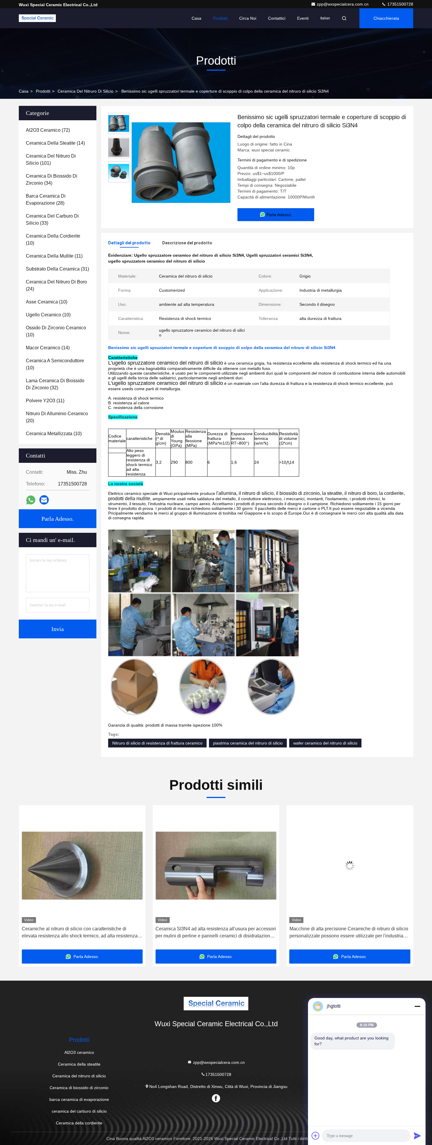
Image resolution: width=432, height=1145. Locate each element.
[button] (29, 879)
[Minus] (417, 1006)
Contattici (276, 18)
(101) (51, 159)
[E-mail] (44, 500)
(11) (54, 255)
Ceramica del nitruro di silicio (85, 91)
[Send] (417, 1135)
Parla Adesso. (57, 518)
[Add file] (316, 1135)
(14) (55, 143)
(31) (57, 268)
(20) (57, 417)
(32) (55, 384)
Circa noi (247, 18)
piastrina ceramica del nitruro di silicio (248, 743)
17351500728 (399, 4)
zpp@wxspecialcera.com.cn (343, 4)
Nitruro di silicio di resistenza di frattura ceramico (157, 743)
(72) (48, 130)
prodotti (43, 91)
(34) (51, 179)
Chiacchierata (386, 18)
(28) (46, 199)
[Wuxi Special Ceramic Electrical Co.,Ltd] (37, 18)
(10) (53, 239)
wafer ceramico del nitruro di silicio (325, 743)
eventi (303, 18)
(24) (56, 285)
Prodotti (220, 18)
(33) (52, 219)
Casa (196, 18)
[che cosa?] (31, 500)
